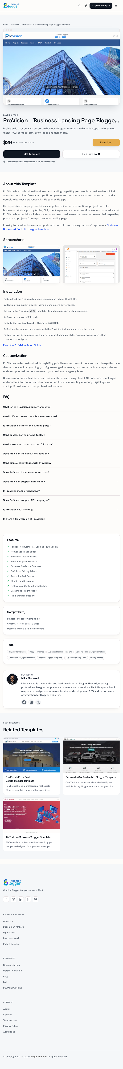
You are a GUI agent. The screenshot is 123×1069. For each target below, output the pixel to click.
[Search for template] (79, 5)
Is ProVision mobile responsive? (21, 490)
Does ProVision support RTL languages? (26, 500)
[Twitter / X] (38, 702)
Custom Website (101, 5)
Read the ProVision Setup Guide (22, 345)
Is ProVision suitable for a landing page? (27, 425)
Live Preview (89, 154)
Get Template (32, 154)
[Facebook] (24, 702)
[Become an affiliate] (86, 5)
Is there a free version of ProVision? (24, 518)
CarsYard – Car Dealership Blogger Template (91, 777)
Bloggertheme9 (38, 1056)
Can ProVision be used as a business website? (30, 416)
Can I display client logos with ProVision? (27, 462)
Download (106, 142)
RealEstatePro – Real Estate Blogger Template (20, 778)
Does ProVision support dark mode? (24, 481)
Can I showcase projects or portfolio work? (28, 444)
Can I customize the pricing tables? (24, 434)
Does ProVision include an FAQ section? (26, 453)
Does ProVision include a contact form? (26, 472)
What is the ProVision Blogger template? (26, 406)
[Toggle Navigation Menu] (116, 5)
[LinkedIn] (31, 702)
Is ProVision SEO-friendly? (18, 509)
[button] (6, 899)
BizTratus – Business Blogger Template (28, 837)
